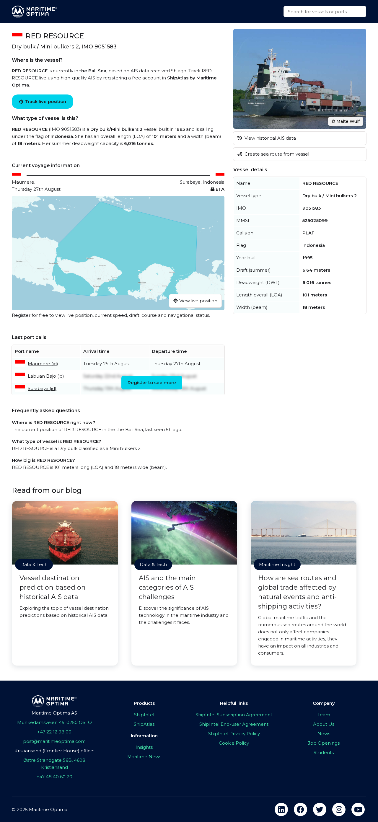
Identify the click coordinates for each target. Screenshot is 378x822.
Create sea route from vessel (276, 154)
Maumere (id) (43, 363)
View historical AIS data (269, 138)
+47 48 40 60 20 (54, 776)
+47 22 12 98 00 (54, 732)
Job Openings (324, 743)
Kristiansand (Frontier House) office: (54, 751)
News (323, 733)
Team (323, 714)
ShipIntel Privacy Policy (234, 733)
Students (324, 752)
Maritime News (144, 756)
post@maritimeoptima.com (54, 741)
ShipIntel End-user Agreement (233, 724)
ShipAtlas (144, 724)
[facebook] (300, 809)
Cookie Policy (234, 743)
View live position (198, 301)
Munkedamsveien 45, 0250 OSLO (54, 722)
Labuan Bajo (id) (46, 376)
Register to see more (152, 382)
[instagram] (339, 809)
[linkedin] (281, 809)
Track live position (45, 101)
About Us (323, 724)
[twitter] (319, 809)
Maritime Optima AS (54, 713)
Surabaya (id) (42, 388)
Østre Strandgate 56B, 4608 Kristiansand (54, 763)
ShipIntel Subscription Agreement (233, 714)
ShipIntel (144, 714)
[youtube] (358, 809)
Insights (144, 747)
